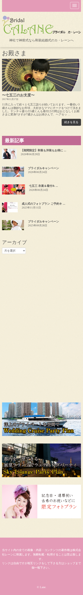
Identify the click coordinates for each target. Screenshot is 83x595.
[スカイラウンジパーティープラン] (41, 460)
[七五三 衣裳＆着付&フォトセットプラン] (13, 189)
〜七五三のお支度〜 (18, 95)
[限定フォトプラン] (41, 501)
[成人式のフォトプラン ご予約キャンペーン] (10, 207)
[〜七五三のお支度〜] (41, 75)
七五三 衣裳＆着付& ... (43, 185)
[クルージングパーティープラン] (41, 419)
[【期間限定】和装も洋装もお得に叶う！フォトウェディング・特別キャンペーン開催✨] (9, 154)
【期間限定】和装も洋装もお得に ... (43, 150)
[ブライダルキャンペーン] (13, 172)
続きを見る (71, 122)
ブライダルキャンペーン (43, 168)
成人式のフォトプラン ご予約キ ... (43, 203)
